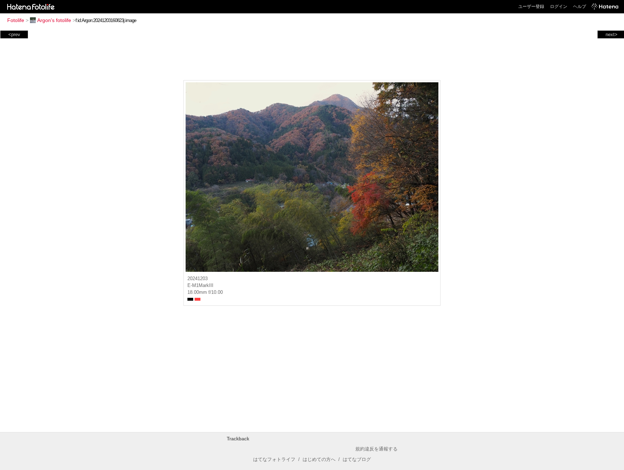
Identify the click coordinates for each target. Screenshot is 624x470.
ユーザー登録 (531, 6)
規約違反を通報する (376, 449)
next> (612, 34)
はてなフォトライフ (274, 459)
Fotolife (15, 20)
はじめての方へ (319, 459)
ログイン (558, 6)
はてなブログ (357, 459)
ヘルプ (579, 6)
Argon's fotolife (54, 20)
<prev (14, 34)
